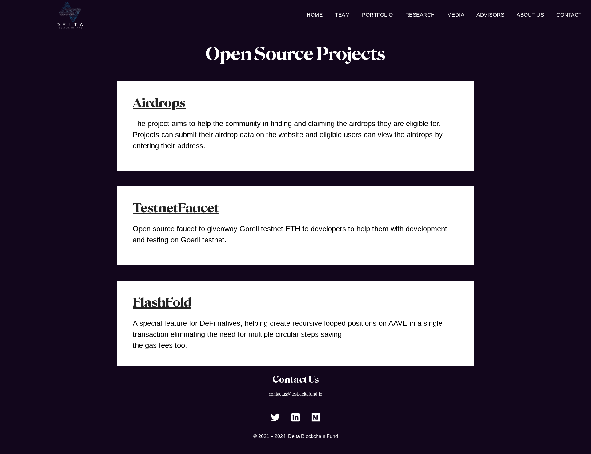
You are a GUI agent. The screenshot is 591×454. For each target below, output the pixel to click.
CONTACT (569, 15)
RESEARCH (420, 15)
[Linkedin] (295, 417)
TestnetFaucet (176, 208)
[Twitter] (275, 417)
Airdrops (159, 102)
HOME (315, 15)
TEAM (342, 15)
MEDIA (455, 15)
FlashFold (162, 302)
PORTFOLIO (377, 15)
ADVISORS (490, 15)
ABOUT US (530, 15)
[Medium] (315, 417)
